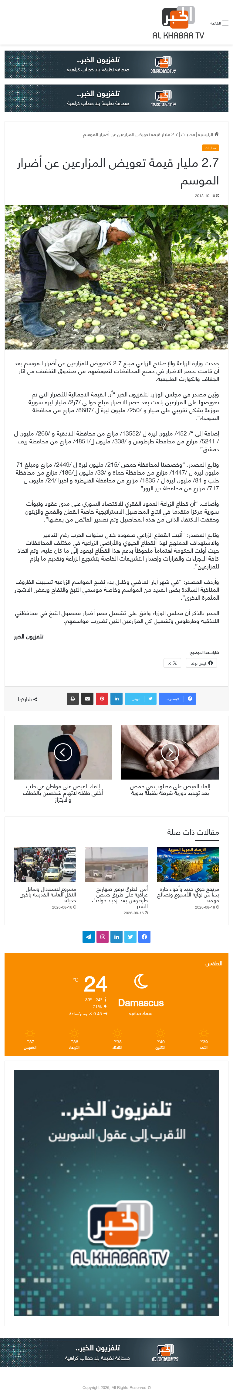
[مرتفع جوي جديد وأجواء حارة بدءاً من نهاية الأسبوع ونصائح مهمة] (188, 864)
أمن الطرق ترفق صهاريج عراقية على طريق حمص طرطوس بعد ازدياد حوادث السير (120, 896)
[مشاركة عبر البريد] (87, 699)
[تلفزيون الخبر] (177, 22)
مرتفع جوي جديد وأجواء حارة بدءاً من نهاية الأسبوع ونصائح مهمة (188, 894)
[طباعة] (73, 699)
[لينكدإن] (116, 699)
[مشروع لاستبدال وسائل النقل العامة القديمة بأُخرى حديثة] (45, 864)
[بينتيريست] (102, 699)
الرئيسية (206, 133)
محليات (188, 133)
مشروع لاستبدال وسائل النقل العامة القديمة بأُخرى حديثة (48, 894)
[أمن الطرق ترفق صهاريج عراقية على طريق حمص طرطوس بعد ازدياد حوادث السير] (116, 864)
